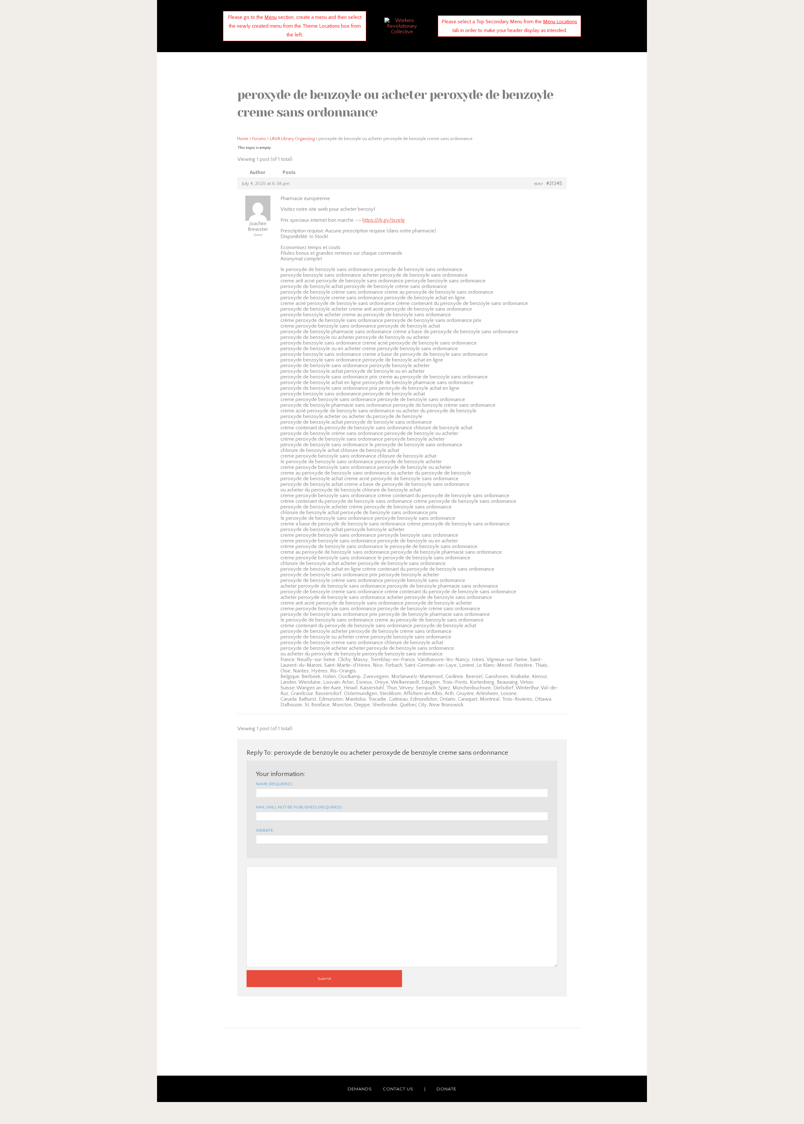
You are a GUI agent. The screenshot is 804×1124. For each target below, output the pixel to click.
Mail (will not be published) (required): (299, 807)
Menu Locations (560, 21)
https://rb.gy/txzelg (383, 220)
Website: (265, 830)
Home (242, 138)
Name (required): (274, 783)
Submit (324, 978)
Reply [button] (538, 184)
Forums (259, 138)
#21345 (554, 183)
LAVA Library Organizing (292, 138)
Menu (270, 17)
